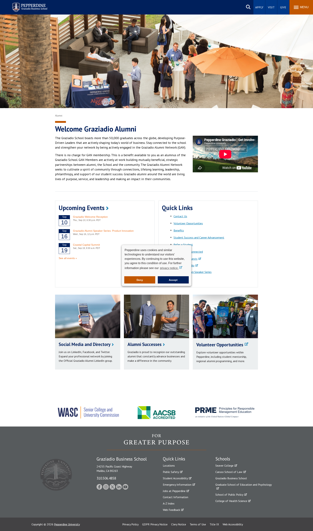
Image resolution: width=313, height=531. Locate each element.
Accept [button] (173, 279)
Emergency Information (177, 484)
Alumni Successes (145, 344)
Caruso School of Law (228, 472)
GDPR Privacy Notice (155, 524)
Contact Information (175, 497)
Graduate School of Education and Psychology (243, 484)
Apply (259, 7)
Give (283, 7)
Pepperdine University (67, 524)
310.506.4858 (106, 478)
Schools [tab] (222, 459)
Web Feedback (171, 510)
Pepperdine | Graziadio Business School (25, 5)
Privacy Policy (130, 524)
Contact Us (180, 216)
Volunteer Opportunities (188, 223)
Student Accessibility (175, 478)
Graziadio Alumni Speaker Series (193, 272)
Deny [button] (140, 279)
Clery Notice (178, 524)
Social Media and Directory (84, 344)
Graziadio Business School (231, 478)
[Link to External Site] (156, 442)
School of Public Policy (229, 494)
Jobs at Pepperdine (174, 491)
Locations (169, 465)
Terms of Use (198, 524)
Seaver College (224, 465)
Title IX (214, 524)
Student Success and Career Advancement (199, 237)
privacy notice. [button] (169, 267)
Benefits (179, 230)
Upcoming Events (82, 208)
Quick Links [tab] (174, 459)
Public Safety (171, 472)
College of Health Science (231, 501)
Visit (271, 7)
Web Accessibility (233, 524)
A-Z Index (168, 503)
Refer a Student (183, 244)
